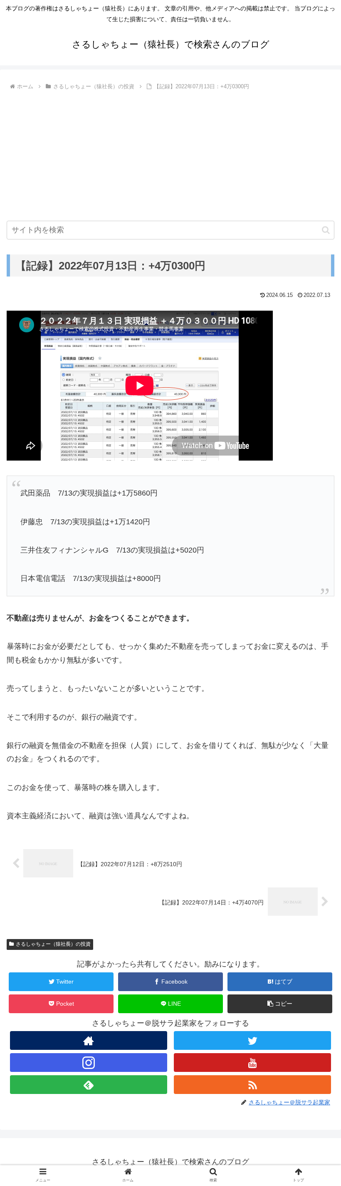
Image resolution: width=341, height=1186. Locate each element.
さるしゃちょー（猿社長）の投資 (53, 944)
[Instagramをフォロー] (88, 1062)
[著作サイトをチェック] (88, 1040)
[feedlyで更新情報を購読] (88, 1084)
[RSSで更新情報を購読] (252, 1084)
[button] (326, 230)
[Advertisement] (170, 155)
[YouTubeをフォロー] (252, 1062)
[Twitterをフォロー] (252, 1040)
